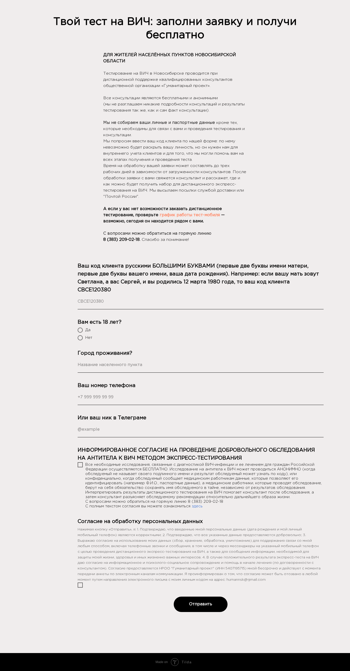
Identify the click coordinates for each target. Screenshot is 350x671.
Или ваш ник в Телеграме (112, 418)
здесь (197, 506)
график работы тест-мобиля (190, 215)
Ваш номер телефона (107, 385)
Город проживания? (105, 353)
